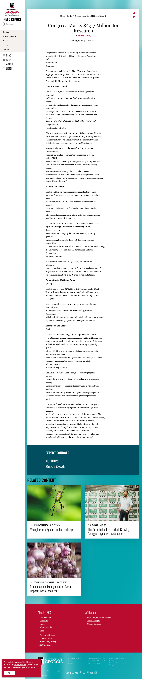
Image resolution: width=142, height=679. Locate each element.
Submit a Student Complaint (115, 664)
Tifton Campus (93, 621)
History (43, 624)
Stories (6, 32)
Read (8, 55)
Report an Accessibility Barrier (116, 659)
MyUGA (70, 663)
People (5, 41)
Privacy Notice (20, 665)
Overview (44, 621)
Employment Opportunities (97, 658)
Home (62, 16)
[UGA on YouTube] (92, 673)
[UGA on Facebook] (81, 673)
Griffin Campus (94, 624)
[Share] (134, 13)
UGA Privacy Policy (94, 663)
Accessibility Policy (48, 641)
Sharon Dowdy (84, 36)
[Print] (134, 17)
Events (5, 45)
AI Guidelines (46, 645)
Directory (71, 661)
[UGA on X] (84, 673)
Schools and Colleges (74, 658)
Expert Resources (10, 36)
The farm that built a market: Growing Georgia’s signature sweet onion (108, 531)
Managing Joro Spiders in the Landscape (52, 529)
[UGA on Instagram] (88, 673)
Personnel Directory (48, 635)
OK (9, 673)
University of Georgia (50, 661)
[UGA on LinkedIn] (95, 673)
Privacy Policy (46, 638)
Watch (9, 64)
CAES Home (45, 617)
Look (8, 60)
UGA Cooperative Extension (99, 617)
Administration (46, 627)
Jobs (42, 630)
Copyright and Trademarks (97, 661)
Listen (9, 68)
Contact (6, 50)
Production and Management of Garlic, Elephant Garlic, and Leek (51, 589)
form (33, 667)
